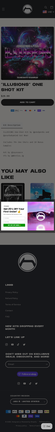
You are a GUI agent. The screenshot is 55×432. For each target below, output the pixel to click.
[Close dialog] (53, 203)
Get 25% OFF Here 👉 (14, 225)
